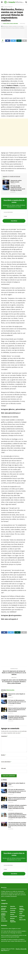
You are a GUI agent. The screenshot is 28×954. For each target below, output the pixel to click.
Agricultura (4, 906)
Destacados (13, 908)
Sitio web (3, 768)
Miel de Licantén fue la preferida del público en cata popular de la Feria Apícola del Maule (17, 710)
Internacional (13, 916)
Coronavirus (4, 911)
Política (21, 911)
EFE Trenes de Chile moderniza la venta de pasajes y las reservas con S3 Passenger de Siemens (17, 702)
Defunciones (4, 921)
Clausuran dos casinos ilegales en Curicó (11, 928)
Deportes (12, 906)
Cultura (3, 917)
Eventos (12, 914)
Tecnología (22, 915)
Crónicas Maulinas (3, 914)
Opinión (21, 906)
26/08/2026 (13, 183)
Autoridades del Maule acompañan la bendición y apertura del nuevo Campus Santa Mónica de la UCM (17, 718)
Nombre (3, 755)
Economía (12, 910)
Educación (12, 912)
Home (2, 6)
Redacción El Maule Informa (10, 23)
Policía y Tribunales (22, 909)
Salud (20, 913)
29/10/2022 (22, 23)
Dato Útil (3, 919)
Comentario (4, 736)
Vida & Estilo (22, 919)
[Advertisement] (14, 57)
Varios (20, 917)
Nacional (12, 918)
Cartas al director (3, 909)
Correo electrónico (6, 761)
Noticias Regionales (9, 6)
